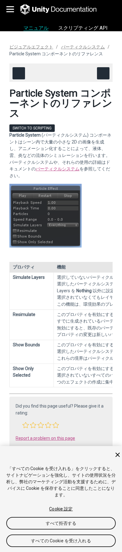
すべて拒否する (61, 523)
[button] (25, 425)
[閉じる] (117, 455)
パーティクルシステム (83, 46)
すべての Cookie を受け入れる (61, 540)
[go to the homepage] (62, 9)
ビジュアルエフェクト (31, 46)
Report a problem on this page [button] (45, 438)
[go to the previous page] (19, 73)
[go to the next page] (103, 73)
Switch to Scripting (32, 128)
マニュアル (35, 28)
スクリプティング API (83, 28)
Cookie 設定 (61, 508)
